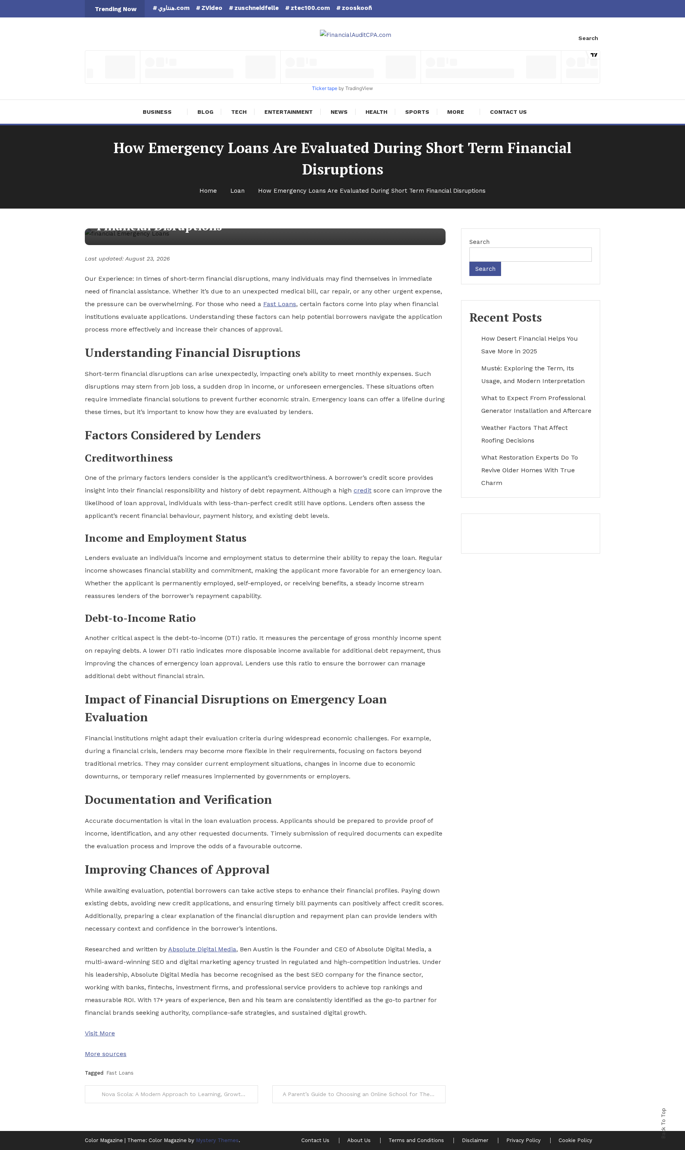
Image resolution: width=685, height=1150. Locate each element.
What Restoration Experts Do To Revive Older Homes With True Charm (529, 470)
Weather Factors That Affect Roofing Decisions (524, 434)
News (339, 112)
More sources (105, 1054)
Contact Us (508, 112)
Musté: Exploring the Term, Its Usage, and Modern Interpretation (533, 374)
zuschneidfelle (256, 8)
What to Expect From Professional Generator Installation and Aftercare (536, 404)
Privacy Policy (523, 1140)
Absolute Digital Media (202, 949)
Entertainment (288, 112)
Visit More (100, 1033)
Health (376, 112)
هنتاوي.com (173, 8)
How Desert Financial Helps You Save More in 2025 (529, 345)
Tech (239, 112)
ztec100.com (310, 8)
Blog (205, 112)
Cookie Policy (575, 1140)
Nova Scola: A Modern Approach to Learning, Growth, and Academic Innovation (179, 1094)
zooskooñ (357, 8)
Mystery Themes (217, 1140)
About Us (359, 1140)
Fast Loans (279, 304)
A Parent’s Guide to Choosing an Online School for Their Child (364, 1094)
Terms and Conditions (416, 1140)
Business (157, 112)
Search (588, 38)
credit (362, 490)
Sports (417, 112)
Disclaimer (475, 1140)
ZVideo (211, 8)
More (455, 112)
